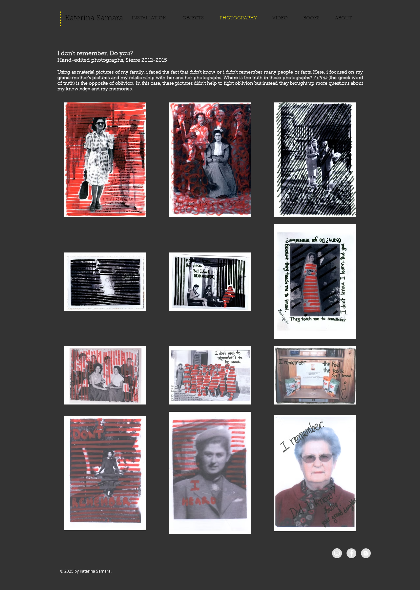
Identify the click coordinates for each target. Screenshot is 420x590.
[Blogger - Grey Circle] (366, 553)
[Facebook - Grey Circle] (351, 553)
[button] (196, 18)
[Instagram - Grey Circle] (337, 553)
